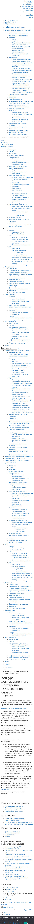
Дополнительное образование (18, 204)
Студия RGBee (28, 910)
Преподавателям (14, 157)
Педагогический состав (15, 99)
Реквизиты (8, 836)
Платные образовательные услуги (19, 107)
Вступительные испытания (16, 278)
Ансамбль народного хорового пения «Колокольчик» (22, 213)
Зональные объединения (23, 265)
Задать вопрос (10, 24)
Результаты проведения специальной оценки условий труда (20, 225)
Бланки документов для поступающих (20, 270)
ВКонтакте (8, 899)
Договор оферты (10, 835)
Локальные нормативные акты (21, 46)
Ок (25, 923)
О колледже (12, 150)
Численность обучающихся (20, 72)
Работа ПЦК (15, 183)
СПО (10, 236)
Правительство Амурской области (15, 854)
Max (6, 897)
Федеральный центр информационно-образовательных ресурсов (16, 868)
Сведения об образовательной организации (18, 30)
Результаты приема (14, 279)
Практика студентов (14, 309)
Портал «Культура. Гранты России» (15, 876)
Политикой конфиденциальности (14, 923)
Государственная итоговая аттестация (20, 307)
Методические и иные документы (22, 70)
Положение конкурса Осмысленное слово (13, 708)
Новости (11, 151)
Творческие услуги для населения (19, 219)
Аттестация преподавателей (20, 179)
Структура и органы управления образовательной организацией (18, 34)
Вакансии (11, 223)
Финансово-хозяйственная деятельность (16, 109)
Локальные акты (13, 323)
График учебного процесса (17, 305)
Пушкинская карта (10, 462)
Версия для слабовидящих (17, 27)
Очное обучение (10, 294)
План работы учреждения (20, 45)
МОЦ (6, 228)
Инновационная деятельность (21, 184)
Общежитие (12, 221)
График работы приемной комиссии (19, 283)
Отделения (12, 192)
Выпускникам (13, 311)
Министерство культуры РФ (13, 847)
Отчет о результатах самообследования (18, 51)
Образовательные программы (21, 68)
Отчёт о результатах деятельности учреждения (20, 118)
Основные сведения (15, 32)
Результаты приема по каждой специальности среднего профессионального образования (22, 90)
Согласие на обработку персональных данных (19, 824)
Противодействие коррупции (13, 808)
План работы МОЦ (17, 234)
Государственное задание (20, 112)
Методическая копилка (19, 250)
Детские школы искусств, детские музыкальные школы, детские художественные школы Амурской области (22, 260)
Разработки (19, 252)
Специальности (13, 268)
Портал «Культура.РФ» (12, 874)
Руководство (12, 98)
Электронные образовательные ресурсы (27, 12)
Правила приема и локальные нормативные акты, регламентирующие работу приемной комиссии (20, 274)
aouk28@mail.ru (11, 22)
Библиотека (15, 186)
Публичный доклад (17, 48)
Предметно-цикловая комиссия (21, 245)
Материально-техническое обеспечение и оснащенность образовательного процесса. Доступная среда (21, 103)
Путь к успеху (16, 314)
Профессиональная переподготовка (19, 340)
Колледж (7, 148)
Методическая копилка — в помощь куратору (20, 163)
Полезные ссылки (21, 256)
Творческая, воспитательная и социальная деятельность (18, 167)
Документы (12, 37)
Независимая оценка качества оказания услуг (18, 822)
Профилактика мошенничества (14, 811)
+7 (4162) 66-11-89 (12, 20)
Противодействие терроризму (14, 806)
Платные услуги (17, 121)
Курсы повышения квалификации (22, 206)
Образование (13, 57)
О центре (11, 230)
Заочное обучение (10, 321)
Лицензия (15, 41)
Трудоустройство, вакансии (20, 312)
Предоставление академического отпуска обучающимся (22, 319)
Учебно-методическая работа (17, 175)
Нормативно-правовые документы (22, 177)
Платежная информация (12, 833)
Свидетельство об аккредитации (21, 43)
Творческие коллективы (19, 172)
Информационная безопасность (14, 810)
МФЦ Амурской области (12, 880)
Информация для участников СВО (27, 7)
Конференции (16, 188)
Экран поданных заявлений (17, 292)
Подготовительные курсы (16, 281)
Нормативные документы (19, 237)
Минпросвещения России (12, 849)
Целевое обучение (14, 287)
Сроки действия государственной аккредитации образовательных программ (22, 64)
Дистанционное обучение (16, 155)
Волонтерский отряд (15, 217)
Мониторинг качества (18, 77)
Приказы (11, 316)
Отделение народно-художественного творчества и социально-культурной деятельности (21, 198)
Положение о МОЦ (17, 232)
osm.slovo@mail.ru (6, 789)
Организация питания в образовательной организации (18, 133)
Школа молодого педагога (20, 181)
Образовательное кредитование (18, 289)
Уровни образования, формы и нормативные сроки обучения (21, 60)
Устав (14, 39)
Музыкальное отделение (19, 194)
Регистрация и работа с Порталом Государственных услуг (15, 819)
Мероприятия (16, 173)
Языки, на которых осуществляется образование (21, 75)
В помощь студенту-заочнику (17, 343)
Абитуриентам (9, 267)
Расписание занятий (18, 300)
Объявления (12, 153)
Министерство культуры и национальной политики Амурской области (17, 857)
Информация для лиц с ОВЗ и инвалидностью (27, 2)
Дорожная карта (17, 190)
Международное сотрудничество (18, 130)
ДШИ (10, 247)
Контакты (7, 345)
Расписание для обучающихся (18, 298)
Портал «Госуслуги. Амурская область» (16, 878)
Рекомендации (20, 254)
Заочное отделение (18, 203)
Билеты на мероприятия (12, 831)
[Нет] (27, 923)
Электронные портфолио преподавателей (19, 160)
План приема (13, 285)
